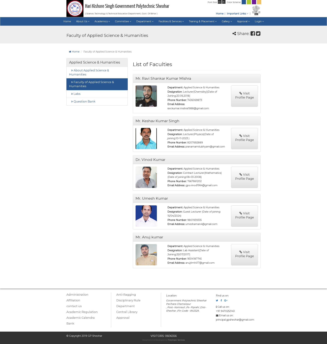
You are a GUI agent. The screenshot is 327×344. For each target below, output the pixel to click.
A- (224, 2)
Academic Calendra (80, 317)
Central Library (126, 312)
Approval (123, 317)
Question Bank (84, 101)
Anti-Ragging (126, 294)
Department (125, 306)
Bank (70, 323)
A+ (219, 2)
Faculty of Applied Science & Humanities (91, 84)
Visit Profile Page (244, 95)
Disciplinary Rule (128, 300)
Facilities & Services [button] (170, 21)
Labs (77, 93)
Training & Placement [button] (202, 21)
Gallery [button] (226, 21)
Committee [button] (122, 21)
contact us (74, 306)
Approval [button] (242, 21)
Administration (77, 294)
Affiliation (73, 300)
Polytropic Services (176, 340)
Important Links (237, 13)
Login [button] (258, 21)
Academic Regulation (82, 312)
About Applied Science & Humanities (89, 72)
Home (220, 13)
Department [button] (144, 21)
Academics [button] (101, 21)
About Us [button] (82, 21)
